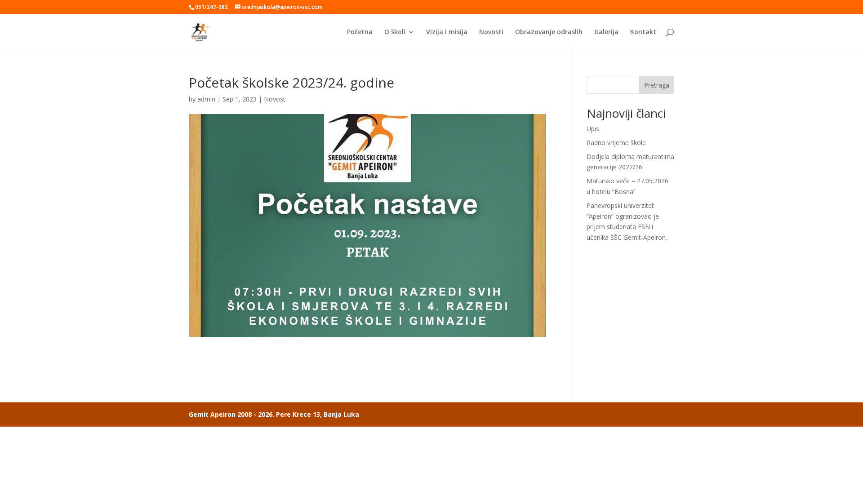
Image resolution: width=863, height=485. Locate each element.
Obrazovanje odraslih (549, 32)
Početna (360, 32)
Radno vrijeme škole (616, 142)
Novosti (491, 32)
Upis (593, 128)
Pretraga (656, 85)
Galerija (606, 32)
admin (206, 99)
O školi (394, 32)
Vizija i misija (446, 32)
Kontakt (643, 32)
